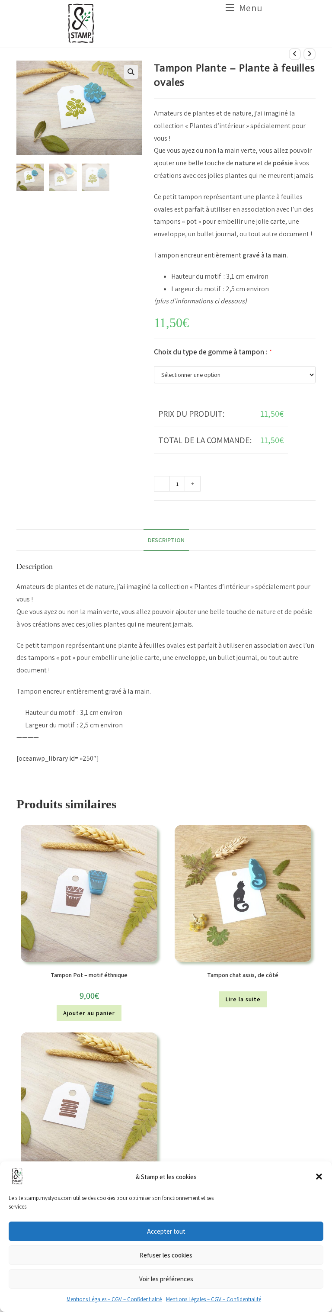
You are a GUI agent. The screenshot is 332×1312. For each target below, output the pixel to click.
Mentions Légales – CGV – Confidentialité (114, 1299)
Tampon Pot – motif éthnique (89, 975)
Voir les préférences (166, 1279)
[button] (319, 1176)
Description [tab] (166, 540)
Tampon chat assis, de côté (242, 975)
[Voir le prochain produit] (309, 54)
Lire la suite (243, 999)
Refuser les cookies (166, 1255)
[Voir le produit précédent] (295, 54)
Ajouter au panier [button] (89, 1013)
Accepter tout (166, 1231)
